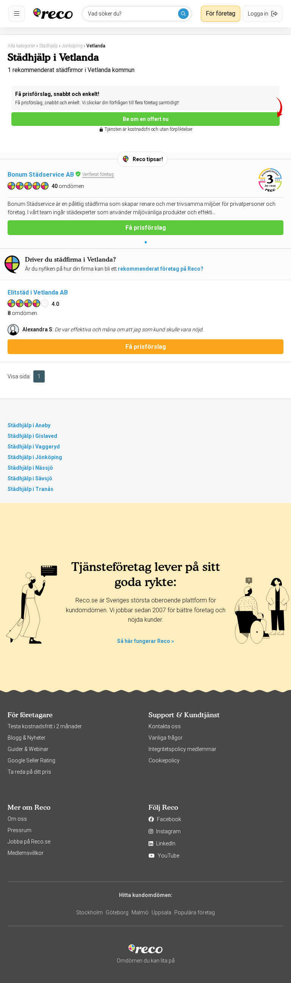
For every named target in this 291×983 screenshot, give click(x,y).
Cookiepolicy (164, 760)
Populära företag (194, 912)
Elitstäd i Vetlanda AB (38, 292)
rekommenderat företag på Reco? (160, 269)
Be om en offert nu (146, 119)
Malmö (140, 912)
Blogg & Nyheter (26, 738)
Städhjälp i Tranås (30, 489)
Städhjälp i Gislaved (32, 436)
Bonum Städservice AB (41, 174)
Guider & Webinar (28, 749)
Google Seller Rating (31, 760)
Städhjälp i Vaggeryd (34, 447)
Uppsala (161, 912)
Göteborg (117, 912)
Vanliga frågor (166, 738)
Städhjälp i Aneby (29, 425)
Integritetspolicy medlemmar (182, 749)
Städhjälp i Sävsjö (30, 478)
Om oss (17, 819)
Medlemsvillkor (26, 853)
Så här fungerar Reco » (145, 641)
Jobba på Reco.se (29, 842)
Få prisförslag (145, 227)
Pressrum (19, 830)
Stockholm (89, 912)
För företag (220, 13)
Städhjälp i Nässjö (30, 468)
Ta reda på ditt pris (29, 772)
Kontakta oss (165, 726)
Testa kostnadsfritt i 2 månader (45, 726)
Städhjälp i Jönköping (35, 457)
